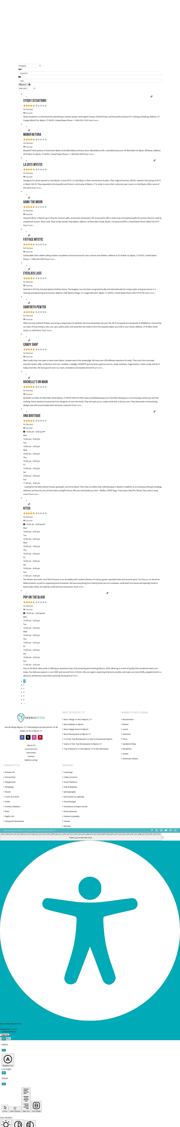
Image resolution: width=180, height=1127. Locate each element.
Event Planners (70, 782)
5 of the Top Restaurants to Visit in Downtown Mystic (88, 739)
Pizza (125, 739)
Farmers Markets (12, 806)
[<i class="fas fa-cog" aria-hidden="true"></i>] (29, 84)
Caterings (68, 772)
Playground (10, 782)
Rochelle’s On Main (35, 382)
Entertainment (70, 811)
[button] (163, 837)
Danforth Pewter (34, 307)
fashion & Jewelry (71, 816)
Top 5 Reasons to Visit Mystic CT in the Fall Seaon (86, 749)
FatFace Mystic (33, 240)
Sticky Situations (34, 101)
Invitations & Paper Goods (75, 806)
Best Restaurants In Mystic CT (77, 734)
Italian (125, 753)
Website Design (9, 830)
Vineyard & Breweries (14, 821)
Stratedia (20, 830)
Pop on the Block (34, 597)
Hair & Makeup (70, 787)
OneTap (14, 1029)
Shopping (9, 787)
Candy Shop (30, 345)
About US (31, 745)
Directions (31, 752)
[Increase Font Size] (4, 1038)
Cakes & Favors (71, 777)
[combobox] (80, 837)
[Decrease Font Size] (4, 1050)
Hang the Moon (32, 202)
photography (70, 792)
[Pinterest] (40, 737)
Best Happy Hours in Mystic (76, 729)
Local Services (31, 749)
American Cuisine (130, 758)
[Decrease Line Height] (4, 1084)
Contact (31, 756)
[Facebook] (22, 737)
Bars (7, 811)
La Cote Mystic (32, 165)
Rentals (67, 826)
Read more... (94, 120)
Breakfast (127, 749)
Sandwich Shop (129, 744)
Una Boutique (31, 416)
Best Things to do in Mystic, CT (78, 719)
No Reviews (28, 109)
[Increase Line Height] (4, 1072)
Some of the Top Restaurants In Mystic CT (83, 744)
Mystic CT (51, 830)
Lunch (125, 729)
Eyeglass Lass (32, 273)
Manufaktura (32, 135)
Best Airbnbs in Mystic (74, 724)
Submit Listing (31, 760)
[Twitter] (28, 737)
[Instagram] (34, 737)
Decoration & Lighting (74, 796)
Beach (8, 792)
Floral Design (70, 801)
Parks (7, 801)
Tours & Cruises (12, 796)
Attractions (10, 777)
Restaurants (128, 719)
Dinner (126, 724)
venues (67, 821)
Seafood (126, 734)
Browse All (10, 772)
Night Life (9, 816)
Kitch (26, 509)
